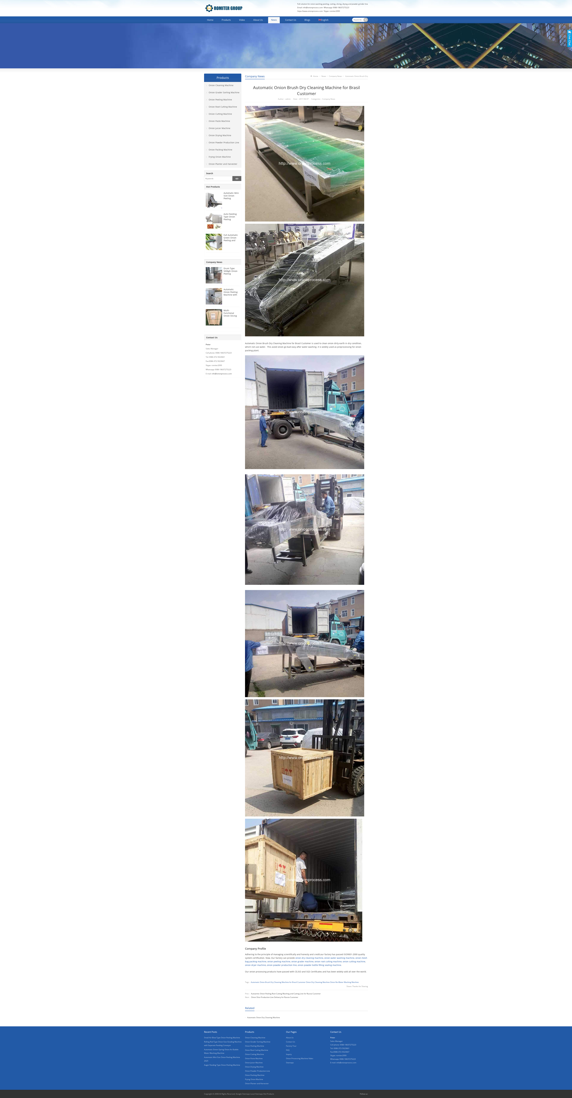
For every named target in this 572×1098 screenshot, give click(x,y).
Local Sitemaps (256, 1094)
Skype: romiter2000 (332, 11)
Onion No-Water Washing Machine (344, 982)
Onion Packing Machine (220, 149)
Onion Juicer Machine (219, 128)
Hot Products (213, 186)
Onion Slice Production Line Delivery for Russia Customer (274, 997)
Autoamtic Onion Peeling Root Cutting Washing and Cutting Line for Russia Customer (286, 993)
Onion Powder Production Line (224, 142)
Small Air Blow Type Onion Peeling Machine (222, 1037)
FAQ (287, 1050)
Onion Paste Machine (219, 121)
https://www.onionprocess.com (310, 11)
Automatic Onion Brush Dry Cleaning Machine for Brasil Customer (278, 982)
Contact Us (290, 19)
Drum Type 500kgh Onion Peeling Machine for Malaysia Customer (230, 275)
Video (242, 19)
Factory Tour (291, 1046)
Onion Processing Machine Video (299, 1058)
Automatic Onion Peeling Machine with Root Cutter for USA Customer (231, 294)
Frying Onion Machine (220, 156)
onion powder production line (282, 965)
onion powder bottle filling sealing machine (319, 965)
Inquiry (289, 1054)
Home (210, 19)
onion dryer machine (255, 965)
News (274, 19)
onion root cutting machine (328, 961)
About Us (258, 19)
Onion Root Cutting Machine (223, 106)
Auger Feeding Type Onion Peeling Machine (222, 1065)
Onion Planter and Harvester (223, 164)
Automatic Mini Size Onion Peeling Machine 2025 (231, 197)
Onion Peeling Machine (220, 99)
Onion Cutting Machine (220, 113)
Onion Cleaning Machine (221, 85)
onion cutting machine (354, 961)
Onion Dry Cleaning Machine (318, 982)
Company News (255, 76)
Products (226, 19)
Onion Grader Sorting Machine (224, 92)
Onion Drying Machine (220, 135)
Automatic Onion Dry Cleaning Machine (263, 1017)
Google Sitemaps (243, 1094)
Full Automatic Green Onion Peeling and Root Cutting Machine (231, 240)
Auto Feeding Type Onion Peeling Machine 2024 (231, 218)
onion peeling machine (278, 961)
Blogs (307, 19)
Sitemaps (290, 1062)
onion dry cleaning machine (309, 957)
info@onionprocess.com (313, 7)
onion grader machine (302, 961)
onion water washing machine (339, 957)
